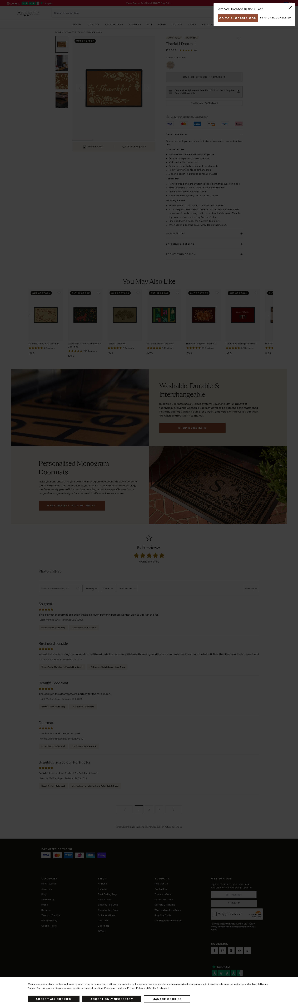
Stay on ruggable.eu (275, 17)
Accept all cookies (53, 999)
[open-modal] (290, 7)
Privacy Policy (135, 988)
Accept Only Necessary (112, 999)
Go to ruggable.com (238, 18)
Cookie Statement (158, 988)
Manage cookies (167, 999)
